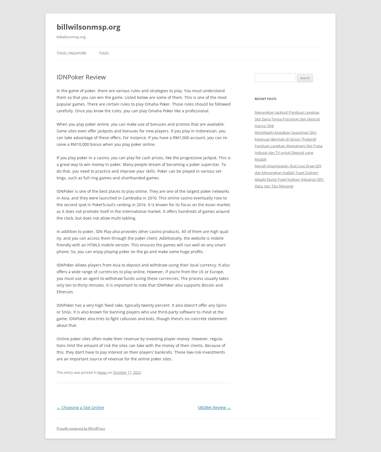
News (102, 372)
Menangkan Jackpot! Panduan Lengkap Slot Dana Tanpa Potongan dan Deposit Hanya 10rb (287, 119)
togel (104, 53)
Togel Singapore (71, 53)
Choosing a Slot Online (80, 407)
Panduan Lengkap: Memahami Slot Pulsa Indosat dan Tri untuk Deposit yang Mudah (288, 152)
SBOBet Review (214, 407)
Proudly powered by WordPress (81, 428)
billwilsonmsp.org (88, 27)
